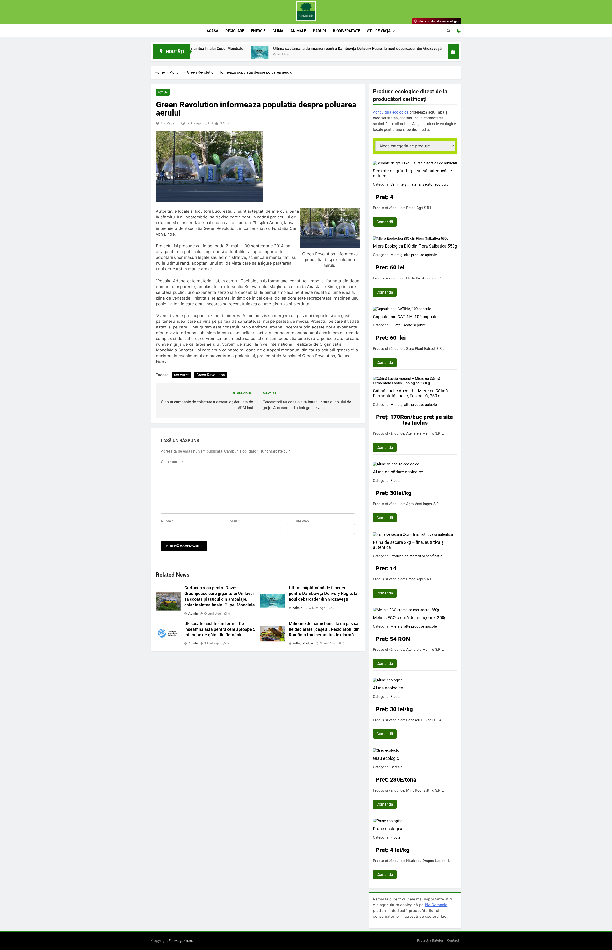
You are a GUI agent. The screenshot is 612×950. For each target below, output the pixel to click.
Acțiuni (163, 92)
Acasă (212, 31)
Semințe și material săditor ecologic (419, 184)
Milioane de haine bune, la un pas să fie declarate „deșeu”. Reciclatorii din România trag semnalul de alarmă (324, 629)
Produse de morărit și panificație (416, 556)
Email (234, 521)
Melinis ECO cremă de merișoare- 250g (410, 617)
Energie (258, 31)
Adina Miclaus (303, 643)
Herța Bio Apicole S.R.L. (425, 278)
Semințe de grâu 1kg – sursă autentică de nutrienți (412, 173)
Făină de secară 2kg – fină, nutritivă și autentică (408, 545)
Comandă (385, 222)
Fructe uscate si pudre (408, 325)
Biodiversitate (346, 31)
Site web (302, 521)
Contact (453, 941)
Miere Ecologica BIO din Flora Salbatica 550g (415, 246)
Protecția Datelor (430, 941)
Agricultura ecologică (391, 112)
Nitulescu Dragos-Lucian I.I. (428, 861)
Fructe (395, 480)
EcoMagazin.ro (180, 941)
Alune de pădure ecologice (398, 471)
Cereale (396, 767)
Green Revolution (210, 375)
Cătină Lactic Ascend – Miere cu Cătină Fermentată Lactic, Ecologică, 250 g (410, 393)
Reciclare (234, 31)
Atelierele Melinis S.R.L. (425, 433)
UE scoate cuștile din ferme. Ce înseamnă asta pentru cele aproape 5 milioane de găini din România (219, 629)
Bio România (436, 904)
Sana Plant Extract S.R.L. (425, 348)
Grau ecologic (386, 758)
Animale (298, 31)
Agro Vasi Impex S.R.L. (424, 504)
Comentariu (172, 462)
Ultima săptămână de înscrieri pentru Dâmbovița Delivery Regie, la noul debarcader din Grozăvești (310, 48)
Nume (167, 521)
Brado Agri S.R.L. (419, 208)
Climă (278, 31)
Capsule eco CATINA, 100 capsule (405, 316)
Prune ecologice (388, 828)
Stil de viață (379, 31)
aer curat (181, 375)
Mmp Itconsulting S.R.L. (425, 790)
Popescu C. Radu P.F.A (424, 720)
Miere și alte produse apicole (413, 255)
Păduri (319, 31)
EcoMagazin (169, 123)
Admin (193, 613)
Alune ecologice (388, 687)
